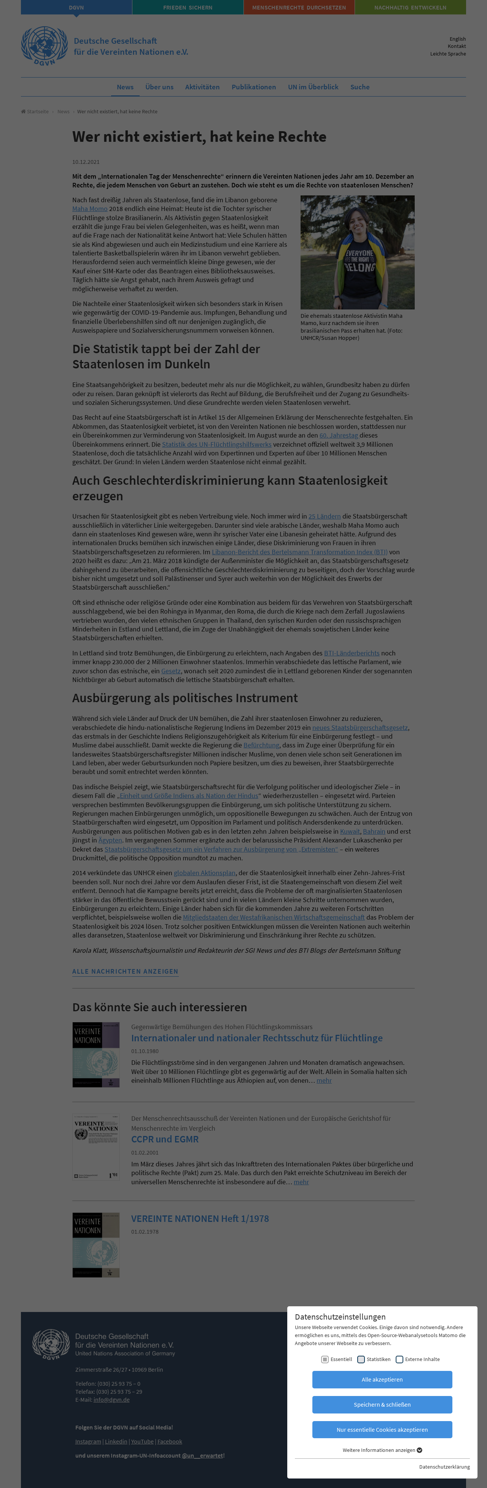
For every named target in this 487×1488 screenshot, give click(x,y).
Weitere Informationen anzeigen (380, 1450)
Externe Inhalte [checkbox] (422, 1359)
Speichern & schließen (382, 1404)
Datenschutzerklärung (444, 1466)
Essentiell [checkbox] (341, 1359)
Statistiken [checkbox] (379, 1359)
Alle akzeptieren (382, 1379)
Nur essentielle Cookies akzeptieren (382, 1429)
